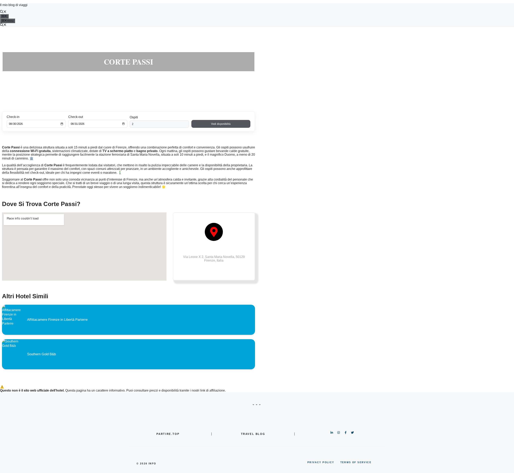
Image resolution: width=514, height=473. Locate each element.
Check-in (13, 117)
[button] (3, 12)
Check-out (75, 117)
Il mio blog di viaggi (14, 5)
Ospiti (134, 117)
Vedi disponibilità (220, 123)
